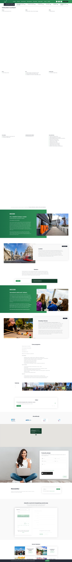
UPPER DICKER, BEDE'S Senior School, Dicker (55, 137)
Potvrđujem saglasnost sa (49, 470)
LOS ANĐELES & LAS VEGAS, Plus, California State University (33, 74)
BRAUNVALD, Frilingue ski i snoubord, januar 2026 (9, 136)
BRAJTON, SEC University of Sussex (54, 139)
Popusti (45, 1)
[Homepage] (5, 2)
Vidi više (52, 551)
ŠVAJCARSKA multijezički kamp (53, 72)
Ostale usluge (40, 1)
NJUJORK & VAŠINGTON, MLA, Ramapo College (32, 73)
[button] (36, 434)
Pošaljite (65, 476)
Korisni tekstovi (23, 1)
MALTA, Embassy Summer (6, 72)
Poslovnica (18, 509)
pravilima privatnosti (32, 560)
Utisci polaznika (29, 1)
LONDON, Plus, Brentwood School (54, 136)
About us (18, 1)
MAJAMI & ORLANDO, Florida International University (32, 72)
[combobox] (47, 461)
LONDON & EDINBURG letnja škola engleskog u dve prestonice (57, 138)
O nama (14, 1)
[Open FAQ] (61, 1)
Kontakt (49, 1)
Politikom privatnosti (52, 470)
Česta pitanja (35, 1)
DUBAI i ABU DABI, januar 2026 (30, 136)
